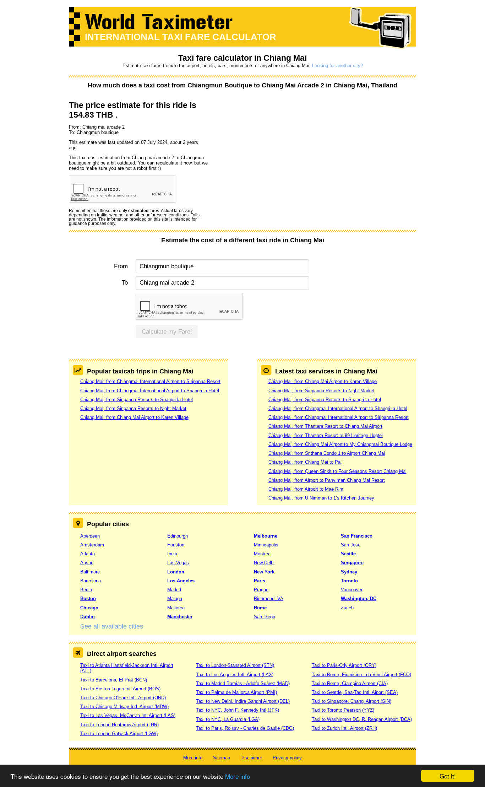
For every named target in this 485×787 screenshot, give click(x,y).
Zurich (347, 607)
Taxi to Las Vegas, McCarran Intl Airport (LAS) (127, 715)
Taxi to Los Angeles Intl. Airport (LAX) (234, 674)
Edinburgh (177, 536)
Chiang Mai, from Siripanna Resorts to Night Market (133, 408)
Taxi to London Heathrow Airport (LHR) (119, 724)
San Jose (350, 545)
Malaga (174, 598)
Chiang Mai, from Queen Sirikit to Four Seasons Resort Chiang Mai (337, 471)
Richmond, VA (268, 598)
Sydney (349, 572)
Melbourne (265, 536)
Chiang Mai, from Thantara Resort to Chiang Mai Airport (325, 426)
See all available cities (111, 626)
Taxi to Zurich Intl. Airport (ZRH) (344, 728)
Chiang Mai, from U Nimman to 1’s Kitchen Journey (321, 498)
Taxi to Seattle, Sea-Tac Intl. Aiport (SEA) (355, 692)
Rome (260, 607)
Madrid (174, 589)
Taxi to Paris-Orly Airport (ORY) (344, 665)
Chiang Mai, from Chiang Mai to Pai (305, 462)
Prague (261, 589)
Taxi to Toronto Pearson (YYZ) (343, 710)
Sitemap (221, 757)
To (125, 282)
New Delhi (264, 562)
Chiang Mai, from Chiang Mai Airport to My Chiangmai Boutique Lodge (340, 444)
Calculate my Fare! (167, 331)
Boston (88, 598)
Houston (175, 545)
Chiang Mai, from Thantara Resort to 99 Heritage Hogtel (325, 435)
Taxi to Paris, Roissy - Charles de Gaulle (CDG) (245, 728)
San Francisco (356, 536)
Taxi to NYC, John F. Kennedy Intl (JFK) (237, 710)
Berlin (86, 589)
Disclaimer (251, 757)
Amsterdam (92, 545)
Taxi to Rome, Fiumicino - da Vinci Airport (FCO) (361, 674)
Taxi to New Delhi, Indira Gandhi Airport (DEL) (243, 701)
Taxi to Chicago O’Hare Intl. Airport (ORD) (123, 697)
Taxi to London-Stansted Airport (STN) (235, 665)
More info (237, 776)
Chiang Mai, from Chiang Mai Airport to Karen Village (134, 417)
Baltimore (90, 572)
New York (264, 572)
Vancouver (352, 589)
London (175, 572)
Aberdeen (90, 536)
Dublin (87, 616)
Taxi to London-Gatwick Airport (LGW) (119, 733)
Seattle (348, 553)
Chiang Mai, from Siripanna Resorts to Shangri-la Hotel (136, 399)
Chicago (89, 607)
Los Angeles (181, 580)
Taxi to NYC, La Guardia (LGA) (228, 719)
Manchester (179, 616)
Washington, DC (358, 598)
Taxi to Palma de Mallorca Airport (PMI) (236, 692)
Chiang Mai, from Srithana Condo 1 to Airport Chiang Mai (326, 453)
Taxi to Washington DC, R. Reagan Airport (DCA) (362, 719)
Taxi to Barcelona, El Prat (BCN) (113, 680)
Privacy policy (287, 757)
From (121, 266)
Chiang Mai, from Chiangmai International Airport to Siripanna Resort (150, 381)
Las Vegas (178, 562)
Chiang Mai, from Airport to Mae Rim (305, 489)
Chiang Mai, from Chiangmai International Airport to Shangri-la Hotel (149, 390)
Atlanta (87, 553)
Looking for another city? (337, 65)
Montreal (263, 553)
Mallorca (176, 607)
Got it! (448, 775)
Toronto (349, 580)
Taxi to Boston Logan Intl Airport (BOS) (120, 688)
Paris (259, 580)
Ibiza (172, 553)
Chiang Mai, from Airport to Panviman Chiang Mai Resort (326, 480)
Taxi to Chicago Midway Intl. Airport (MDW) (124, 706)
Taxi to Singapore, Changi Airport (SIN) (351, 701)
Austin (86, 562)
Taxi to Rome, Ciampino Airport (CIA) (350, 683)
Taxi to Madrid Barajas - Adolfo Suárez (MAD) (243, 683)
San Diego (264, 616)
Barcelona (90, 580)
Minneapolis (266, 545)
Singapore (352, 562)
